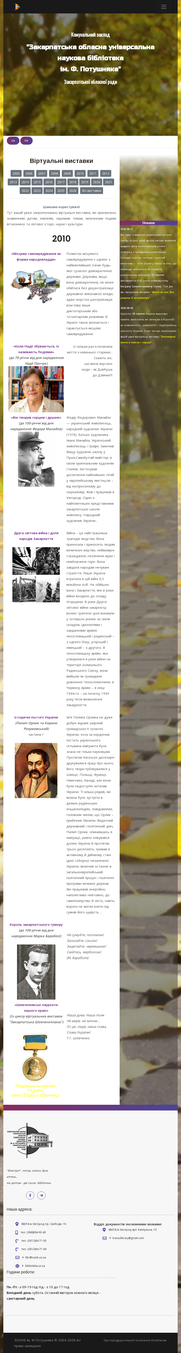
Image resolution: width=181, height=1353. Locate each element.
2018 (72, 182)
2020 (96, 182)
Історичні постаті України (36, 717)
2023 (37, 190)
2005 (16, 173)
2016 (49, 182)
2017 (60, 182)
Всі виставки (91, 190)
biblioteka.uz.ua (35, 1266)
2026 (72, 190)
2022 (25, 190)
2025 (60, 190)
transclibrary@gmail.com (128, 1238)
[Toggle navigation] (164, 6)
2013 (13, 182)
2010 (80, 173)
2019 (84, 182)
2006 (28, 173)
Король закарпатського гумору (36, 924)
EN (26, 140)
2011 (92, 173)
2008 (54, 173)
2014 (25, 182)
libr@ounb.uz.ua (35, 1257)
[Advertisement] (149, 189)
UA (13, 140)
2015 (37, 182)
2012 (105, 173)
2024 (49, 190)
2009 (67, 173)
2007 (41, 173)
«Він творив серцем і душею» (36, 417)
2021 (108, 182)
